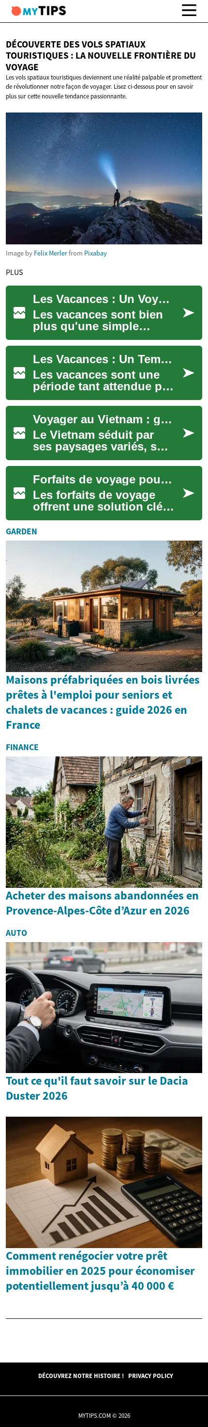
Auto (16, 933)
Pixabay (95, 253)
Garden (21, 531)
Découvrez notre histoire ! (81, 1375)
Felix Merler (50, 253)
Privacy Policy (150, 1375)
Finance (22, 747)
